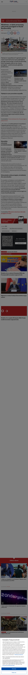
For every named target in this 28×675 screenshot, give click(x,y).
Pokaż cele (14, 672)
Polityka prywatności (19, 654)
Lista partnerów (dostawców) (8, 665)
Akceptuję (14, 668)
